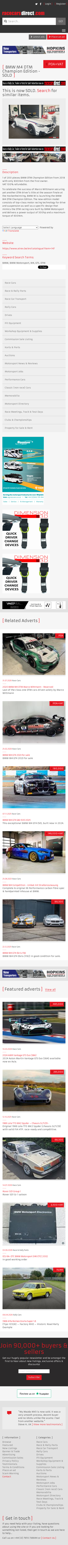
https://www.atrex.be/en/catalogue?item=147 (28, 248)
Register (61, 3)
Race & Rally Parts (15, 290)
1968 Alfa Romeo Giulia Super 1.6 (19, 1321)
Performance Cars (15, 379)
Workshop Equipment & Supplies (23, 331)
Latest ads (38, 36)
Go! (61, 21)
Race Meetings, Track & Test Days (24, 411)
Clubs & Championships (18, 419)
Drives (8, 315)
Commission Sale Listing (19, 339)
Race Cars (10, 282)
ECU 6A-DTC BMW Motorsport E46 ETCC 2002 (25, 1256)
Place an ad (58, 36)
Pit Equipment (13, 323)
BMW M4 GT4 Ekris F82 (14, 953)
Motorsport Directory (17, 403)
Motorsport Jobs (14, 371)
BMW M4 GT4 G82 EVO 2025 (17, 820)
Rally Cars (10, 307)
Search (43, 90)
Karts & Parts (12, 347)
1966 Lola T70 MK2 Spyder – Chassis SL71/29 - (26, 1123)
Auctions (10, 355)
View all (50, 989)
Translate (13, 230)
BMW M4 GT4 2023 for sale (16, 755)
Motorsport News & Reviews (21, 363)
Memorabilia (12, 395)
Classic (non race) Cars (18, 387)
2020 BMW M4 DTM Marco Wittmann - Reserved (28, 687)
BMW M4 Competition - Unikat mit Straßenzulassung (30, 885)
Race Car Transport (15, 299)
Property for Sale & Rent (19, 428)
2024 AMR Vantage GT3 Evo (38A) (19, 1055)
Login (48, 3)
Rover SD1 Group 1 (12, 1191)
